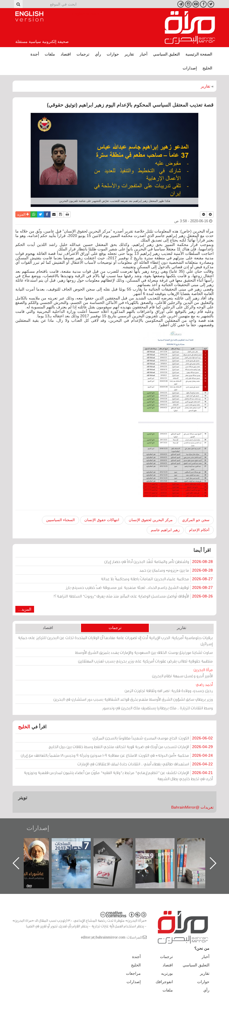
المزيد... (24, 609)
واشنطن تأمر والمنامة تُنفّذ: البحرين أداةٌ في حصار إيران (158, 561)
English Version (29, 16)
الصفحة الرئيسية (198, 54)
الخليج (207, 68)
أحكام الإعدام (199, 530)
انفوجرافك (164, 981)
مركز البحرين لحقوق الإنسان (151, 520)
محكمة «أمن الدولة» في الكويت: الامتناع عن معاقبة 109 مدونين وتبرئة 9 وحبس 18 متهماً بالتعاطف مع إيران (117, 755)
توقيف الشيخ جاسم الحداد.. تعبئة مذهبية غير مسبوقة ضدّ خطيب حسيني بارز (139, 587)
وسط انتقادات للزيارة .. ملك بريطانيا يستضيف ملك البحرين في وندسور (157, 708)
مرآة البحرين (190, 27)
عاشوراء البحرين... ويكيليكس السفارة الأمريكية (77, 851)
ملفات (50, 54)
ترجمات (83, 54)
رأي (98, 54)
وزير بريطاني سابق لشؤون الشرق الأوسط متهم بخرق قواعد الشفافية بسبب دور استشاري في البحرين (133, 699)
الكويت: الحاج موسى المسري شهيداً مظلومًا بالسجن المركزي (152, 738)
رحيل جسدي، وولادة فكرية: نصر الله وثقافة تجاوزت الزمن (169, 687)
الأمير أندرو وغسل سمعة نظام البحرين (182, 673)
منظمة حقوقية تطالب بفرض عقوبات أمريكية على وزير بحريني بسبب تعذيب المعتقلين (145, 661)
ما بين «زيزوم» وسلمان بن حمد (176, 570)
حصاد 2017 (118, 844)
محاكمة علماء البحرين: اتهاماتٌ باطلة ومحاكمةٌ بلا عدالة (157, 579)
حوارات (113, 54)
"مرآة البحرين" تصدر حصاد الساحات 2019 (202, 851)
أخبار (143, 54)
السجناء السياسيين (60, 520)
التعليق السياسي (166, 54)
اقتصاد (66, 54)
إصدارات (190, 68)
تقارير (129, 54)
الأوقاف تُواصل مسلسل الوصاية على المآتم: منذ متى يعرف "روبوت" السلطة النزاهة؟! (133, 596)
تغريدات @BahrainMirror (192, 807)
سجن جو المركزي (195, 520)
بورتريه (167, 973)
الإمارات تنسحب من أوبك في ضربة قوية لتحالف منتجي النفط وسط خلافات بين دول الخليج (131, 746)
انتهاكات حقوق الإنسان (101, 520)
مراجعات (133, 973)
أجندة (34, 54)
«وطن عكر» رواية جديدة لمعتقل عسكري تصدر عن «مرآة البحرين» (160, 854)
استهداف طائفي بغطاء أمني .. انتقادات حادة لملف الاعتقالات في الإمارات (145, 764)
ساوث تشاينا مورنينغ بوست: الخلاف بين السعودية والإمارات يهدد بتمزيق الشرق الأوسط (144, 652)
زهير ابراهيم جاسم (165, 530)
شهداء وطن (35, 844)
